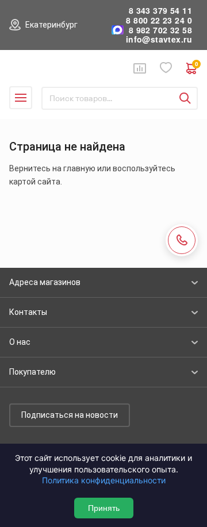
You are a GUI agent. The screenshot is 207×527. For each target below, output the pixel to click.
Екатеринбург (51, 24)
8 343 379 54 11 (160, 11)
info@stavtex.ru (159, 39)
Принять (104, 508)
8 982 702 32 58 (160, 30)
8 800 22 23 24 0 (159, 20)
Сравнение (139, 68)
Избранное (166, 68)
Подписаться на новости (69, 415)
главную (79, 168)
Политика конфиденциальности (104, 480)
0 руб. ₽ (196, 65)
